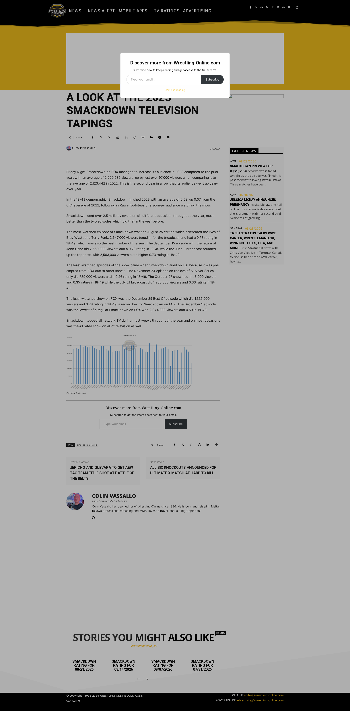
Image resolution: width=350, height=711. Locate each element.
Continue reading (175, 89)
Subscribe (212, 79)
